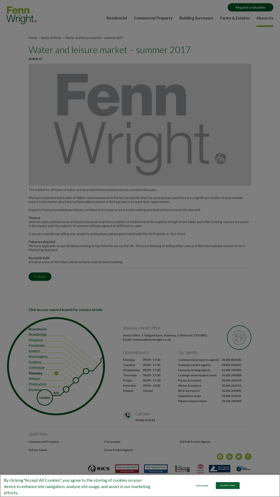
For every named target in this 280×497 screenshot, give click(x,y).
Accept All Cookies (227, 485)
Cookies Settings (202, 485)
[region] (140, 485)
